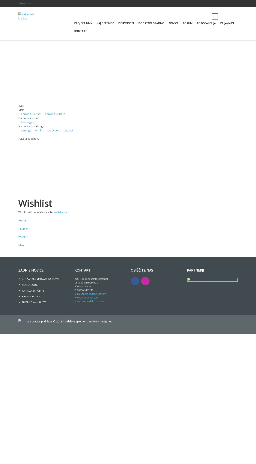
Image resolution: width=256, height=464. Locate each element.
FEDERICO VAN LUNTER (34, 302)
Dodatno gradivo (151, 23)
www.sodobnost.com (86, 297)
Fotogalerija (206, 23)
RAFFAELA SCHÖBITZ (33, 290)
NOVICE (173, 23)
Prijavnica (227, 23)
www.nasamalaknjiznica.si (90, 301)
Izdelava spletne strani (79, 321)
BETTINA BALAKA (31, 296)
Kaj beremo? (105, 23)
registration (61, 212)
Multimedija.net (102, 321)
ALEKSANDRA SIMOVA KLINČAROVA (40, 279)
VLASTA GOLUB (30, 284)
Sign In (30, 458)
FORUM (187, 23)
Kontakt (80, 31)
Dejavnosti (126, 23)
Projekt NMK (83, 23)
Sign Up (21, 458)
